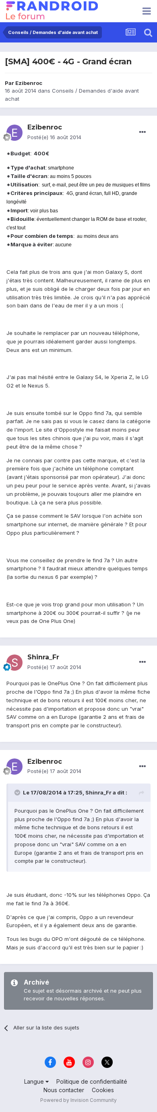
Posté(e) (54, 137)
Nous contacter (63, 1090)
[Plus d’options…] (142, 132)
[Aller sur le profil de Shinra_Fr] (14, 662)
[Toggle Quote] (18, 792)
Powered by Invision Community (78, 1100)
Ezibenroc (28, 83)
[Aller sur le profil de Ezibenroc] (14, 133)
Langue (34, 1081)
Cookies (103, 1090)
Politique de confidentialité (91, 1081)
